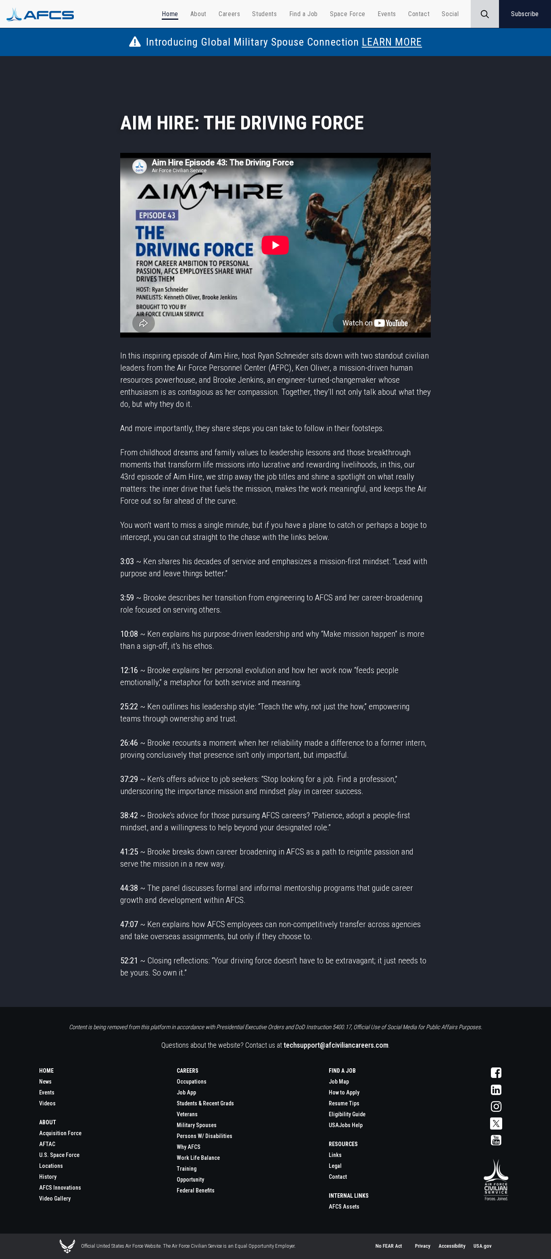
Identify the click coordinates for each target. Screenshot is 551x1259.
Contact (338, 1177)
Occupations (192, 1081)
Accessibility (451, 1246)
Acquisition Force (60, 1133)
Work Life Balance (198, 1158)
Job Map (339, 1081)
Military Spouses (197, 1125)
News (45, 1081)
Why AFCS (188, 1147)
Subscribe (525, 14)
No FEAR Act (389, 1246)
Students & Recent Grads (205, 1103)
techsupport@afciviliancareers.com (336, 1045)
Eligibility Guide (347, 1114)
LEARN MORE (392, 42)
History (47, 1177)
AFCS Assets (344, 1206)
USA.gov (483, 1246)
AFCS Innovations (60, 1187)
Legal (335, 1166)
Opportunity (190, 1179)
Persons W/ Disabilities (204, 1136)
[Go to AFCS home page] (496, 1180)
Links (335, 1155)
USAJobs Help (346, 1125)
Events (46, 1092)
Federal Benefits (196, 1190)
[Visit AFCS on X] (496, 1123)
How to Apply (344, 1092)
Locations (51, 1166)
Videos (47, 1103)
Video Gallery (55, 1198)
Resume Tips (344, 1103)
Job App (186, 1092)
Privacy (422, 1246)
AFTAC (47, 1144)
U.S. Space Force (59, 1155)
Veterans (187, 1114)
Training (186, 1168)
